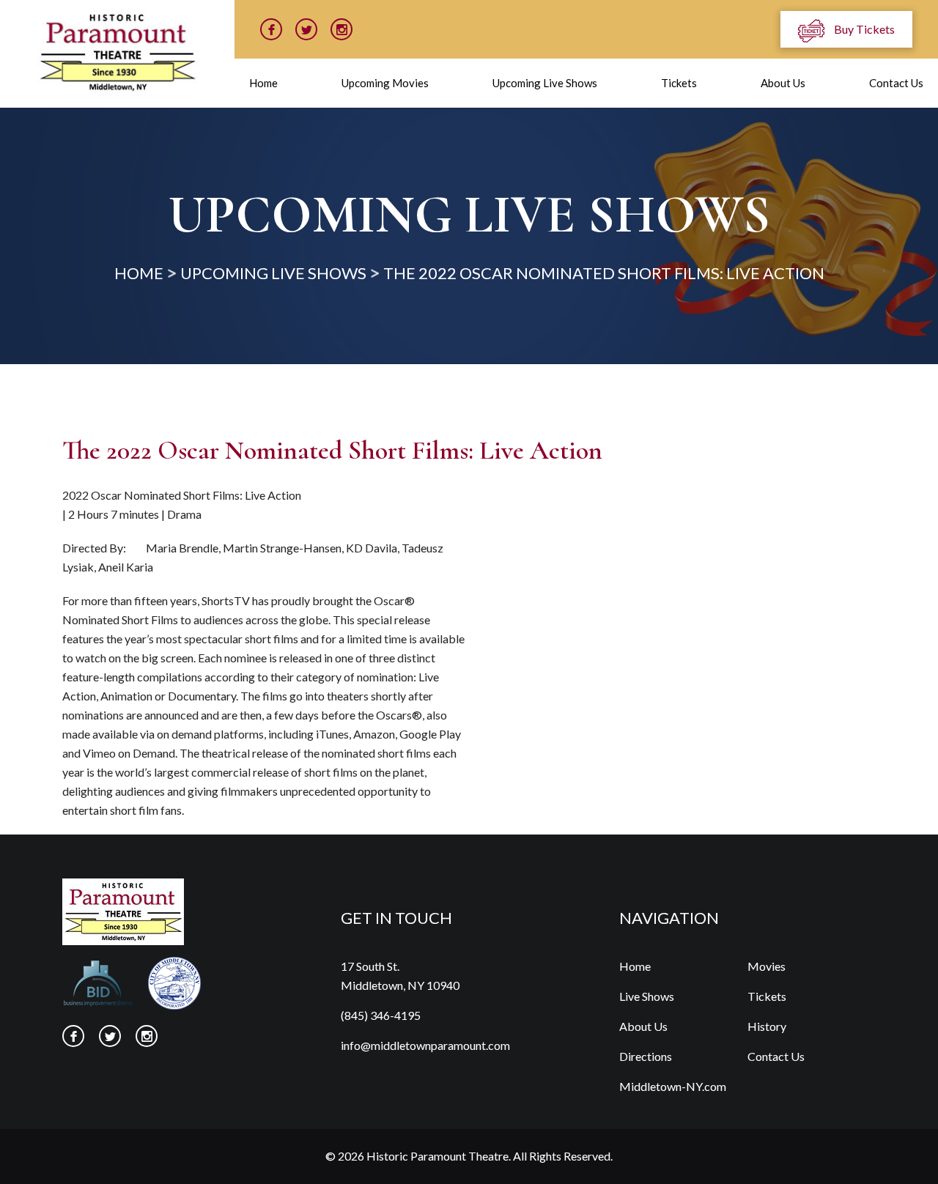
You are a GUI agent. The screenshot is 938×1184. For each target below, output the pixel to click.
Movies (766, 966)
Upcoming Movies (385, 82)
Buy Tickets (863, 29)
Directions (645, 1056)
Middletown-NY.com (672, 1086)
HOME (138, 273)
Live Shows (646, 996)
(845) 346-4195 (381, 1015)
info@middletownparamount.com (425, 1045)
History (766, 1026)
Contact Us (896, 82)
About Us (783, 82)
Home (263, 82)
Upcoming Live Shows (544, 82)
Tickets (679, 82)
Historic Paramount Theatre (437, 1156)
